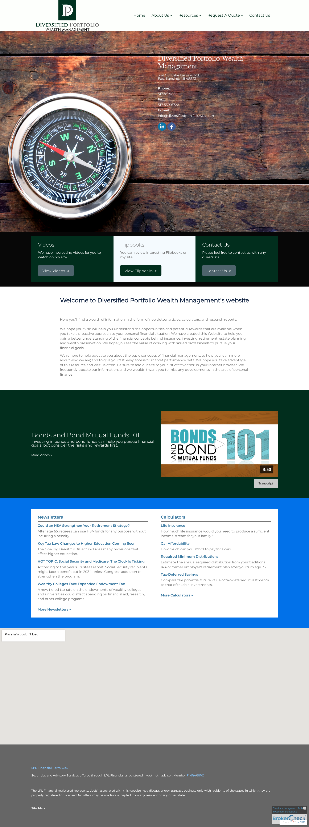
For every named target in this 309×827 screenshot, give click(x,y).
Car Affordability (175, 544)
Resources (188, 15)
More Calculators (177, 595)
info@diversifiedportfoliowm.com (186, 116)
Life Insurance (173, 526)
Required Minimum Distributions (189, 557)
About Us (160, 15)
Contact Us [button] (217, 271)
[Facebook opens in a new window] (171, 126)
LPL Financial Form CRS (49, 768)
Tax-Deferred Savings (179, 574)
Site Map (38, 808)
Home (139, 15)
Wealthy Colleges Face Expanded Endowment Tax (81, 584)
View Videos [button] (53, 271)
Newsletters (50, 517)
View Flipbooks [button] (139, 271)
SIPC (200, 775)
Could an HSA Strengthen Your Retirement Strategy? (84, 526)
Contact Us (259, 15)
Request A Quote (223, 15)
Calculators (173, 517)
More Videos (41, 455)
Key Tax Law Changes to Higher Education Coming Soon (87, 544)
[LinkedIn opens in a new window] (162, 126)
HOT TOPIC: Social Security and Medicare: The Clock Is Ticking (91, 561)
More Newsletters (54, 609)
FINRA (191, 775)
